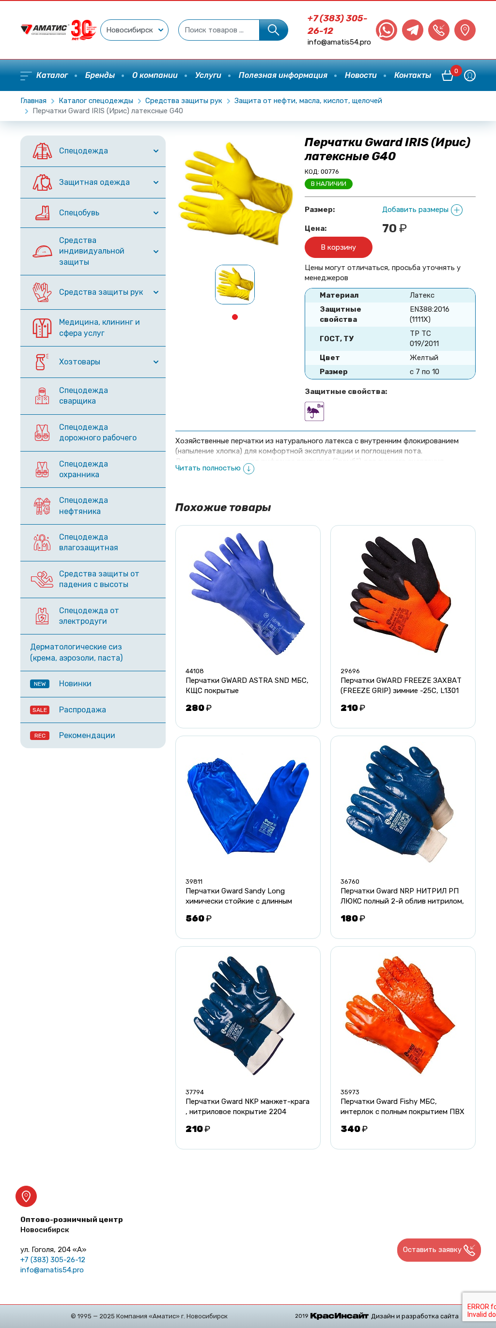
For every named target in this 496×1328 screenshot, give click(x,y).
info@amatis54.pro (339, 42)
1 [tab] (235, 317)
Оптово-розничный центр (71, 1224)
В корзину (338, 247)
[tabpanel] (235, 284)
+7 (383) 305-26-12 (52, 1259)
